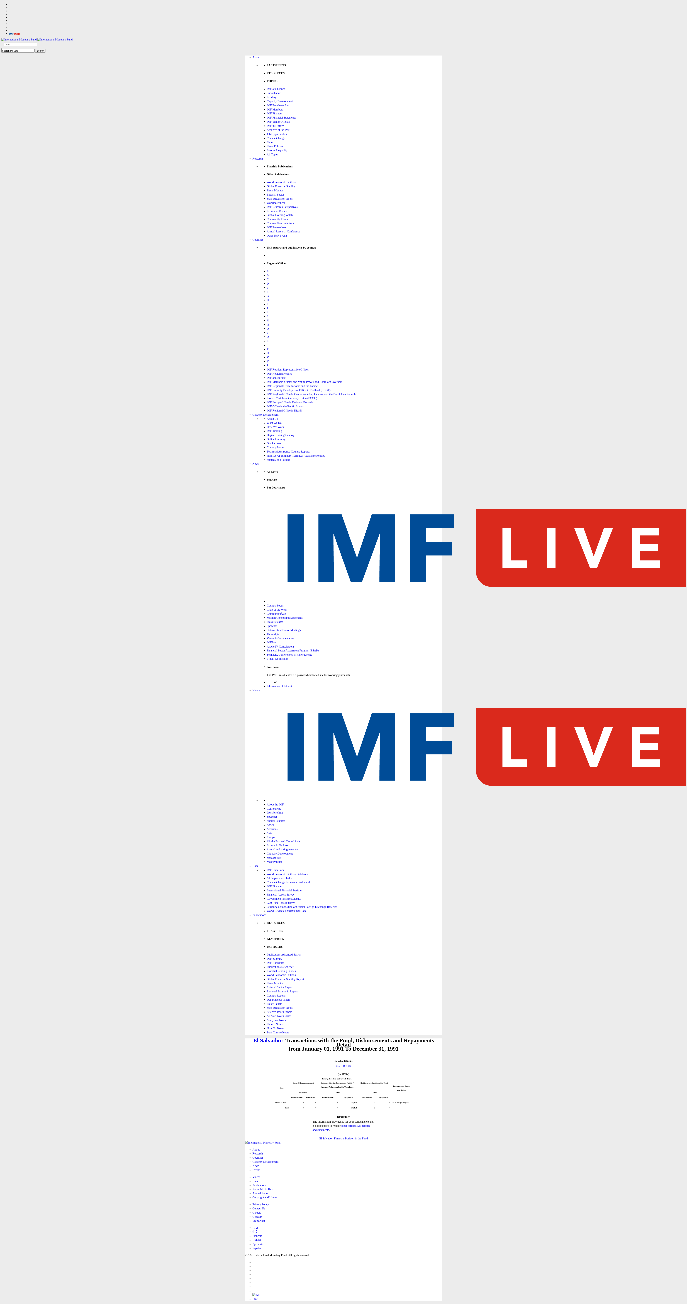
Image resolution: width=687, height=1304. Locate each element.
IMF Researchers (276, 227)
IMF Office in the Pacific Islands (285, 406)
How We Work (275, 427)
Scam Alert (258, 1220)
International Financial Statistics (285, 890)
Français (257, 1235)
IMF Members (275, 109)
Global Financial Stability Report (285, 979)
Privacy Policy (260, 1204)
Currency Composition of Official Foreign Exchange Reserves (302, 906)
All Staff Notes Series (279, 1015)
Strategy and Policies (278, 459)
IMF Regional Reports (279, 373)
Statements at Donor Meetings (284, 630)
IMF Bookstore (275, 962)
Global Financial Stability (281, 186)
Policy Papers (274, 1003)
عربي (255, 1227)
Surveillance (274, 93)
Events (256, 1169)
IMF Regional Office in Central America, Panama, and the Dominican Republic (312, 394)
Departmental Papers (278, 999)
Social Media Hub (262, 1189)
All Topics (273, 154)
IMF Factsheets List (278, 105)
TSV (338, 1065)
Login (270, 682)
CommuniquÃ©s (276, 613)
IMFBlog (272, 642)
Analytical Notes (276, 1020)
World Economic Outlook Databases (287, 874)
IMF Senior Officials (278, 121)
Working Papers (276, 202)
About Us (272, 418)
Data (255, 865)
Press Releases (275, 621)
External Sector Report (280, 987)
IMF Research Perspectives (282, 206)
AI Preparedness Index (280, 878)
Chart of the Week (277, 609)
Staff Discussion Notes (280, 198)
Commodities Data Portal (281, 223)
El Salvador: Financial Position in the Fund (343, 1138)
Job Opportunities (277, 134)
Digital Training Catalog (280, 435)
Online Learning (276, 439)
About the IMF (275, 804)
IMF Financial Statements (281, 117)
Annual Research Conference (283, 231)
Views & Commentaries (280, 638)
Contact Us (258, 1208)
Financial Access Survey (280, 894)
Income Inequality (277, 150)
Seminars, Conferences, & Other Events (289, 654)
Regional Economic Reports (283, 991)
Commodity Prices (277, 219)
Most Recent (274, 857)
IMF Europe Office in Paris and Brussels (290, 402)
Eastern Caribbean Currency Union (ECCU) (292, 398)
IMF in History (275, 125)
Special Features (276, 820)
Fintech (271, 142)
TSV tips (347, 1065)
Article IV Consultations (280, 646)
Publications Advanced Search (284, 954)
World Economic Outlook (281, 182)
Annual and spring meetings (282, 849)
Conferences (274, 808)
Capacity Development (280, 101)
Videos (256, 690)
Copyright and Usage (264, 1197)
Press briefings (275, 812)
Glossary (257, 1216)
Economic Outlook (277, 845)
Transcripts (273, 634)
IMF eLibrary (274, 958)
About (256, 57)
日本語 (256, 1240)
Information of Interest (279, 686)
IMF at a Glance (276, 88)
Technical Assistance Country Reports (288, 451)
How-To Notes (275, 1028)
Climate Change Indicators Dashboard (288, 882)
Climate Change (276, 138)
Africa (270, 824)
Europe (271, 837)
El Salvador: (268, 1040)
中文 (255, 1231)
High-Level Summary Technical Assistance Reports (296, 455)
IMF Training (274, 430)
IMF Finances (274, 113)
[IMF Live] (15, 33)
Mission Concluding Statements (285, 617)
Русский (257, 1244)
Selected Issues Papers (279, 1011)
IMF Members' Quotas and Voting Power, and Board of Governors (304, 381)
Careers (256, 1212)
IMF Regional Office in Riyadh (284, 410)
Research (257, 158)
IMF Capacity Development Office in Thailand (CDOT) (298, 390)
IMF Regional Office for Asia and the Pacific (292, 386)
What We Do (274, 422)
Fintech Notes (274, 1024)
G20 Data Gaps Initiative (281, 902)
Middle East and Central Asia (283, 841)
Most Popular (274, 861)
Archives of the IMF (278, 129)
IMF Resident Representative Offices (288, 369)
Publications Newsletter (280, 966)
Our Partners (274, 443)
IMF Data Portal (276, 870)
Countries (257, 239)
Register (282, 682)
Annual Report (260, 1193)
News (255, 463)
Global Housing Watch (280, 214)
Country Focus (275, 605)
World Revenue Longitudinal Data (286, 910)
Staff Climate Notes (278, 1032)
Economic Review (277, 211)
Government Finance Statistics (284, 898)
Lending (271, 97)
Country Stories (275, 447)
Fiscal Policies (275, 146)
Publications (259, 914)
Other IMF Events (277, 235)
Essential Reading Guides (281, 971)
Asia (269, 833)
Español (257, 1248)
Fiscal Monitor (275, 190)
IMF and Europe (276, 377)
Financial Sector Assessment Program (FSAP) (293, 650)
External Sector (275, 194)
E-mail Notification (277, 658)
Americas (272, 829)
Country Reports (276, 995)
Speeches (272, 625)
